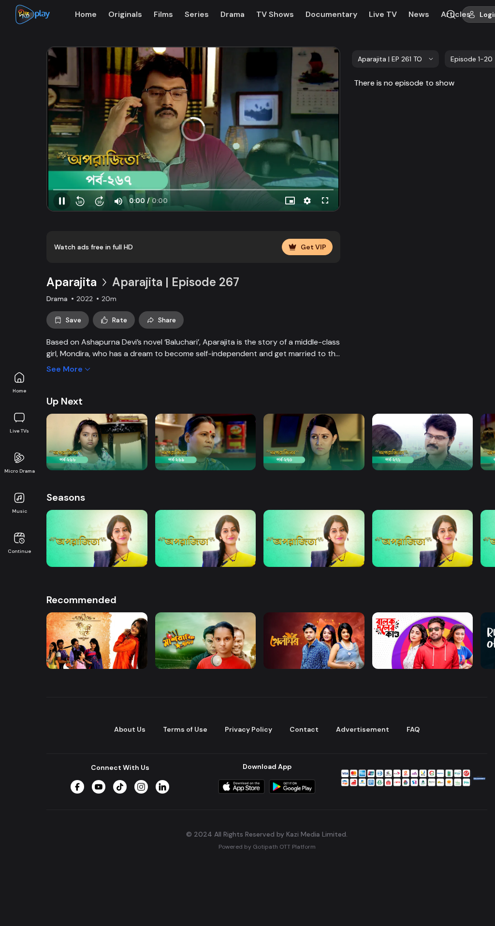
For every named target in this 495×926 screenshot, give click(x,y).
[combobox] (395, 59)
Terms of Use (185, 729)
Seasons (65, 497)
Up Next (64, 401)
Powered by (267, 847)
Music (19, 511)
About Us (130, 729)
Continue (19, 551)
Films (163, 14)
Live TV (383, 14)
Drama (232, 14)
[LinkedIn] (162, 787)
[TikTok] (120, 787)
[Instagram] (141, 787)
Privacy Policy (248, 729)
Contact (304, 729)
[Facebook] (77, 787)
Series (197, 14)
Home (19, 391)
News (418, 14)
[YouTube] (98, 787)
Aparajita (71, 282)
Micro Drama (19, 471)
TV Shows (275, 14)
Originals (125, 14)
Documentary (331, 14)
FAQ (413, 729)
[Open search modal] (451, 14)
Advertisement (362, 729)
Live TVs (19, 431)
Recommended (81, 599)
